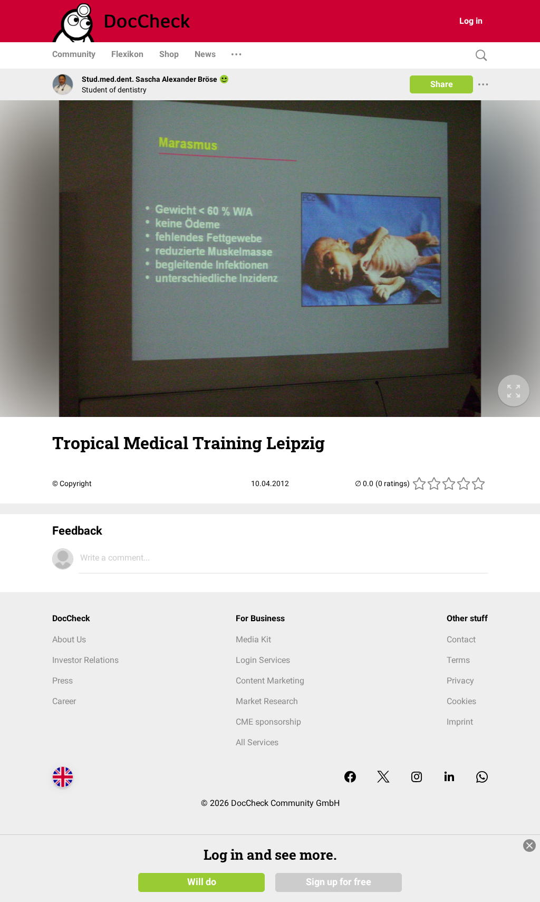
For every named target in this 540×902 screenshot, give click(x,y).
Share (441, 84)
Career (64, 701)
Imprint (460, 722)
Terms (458, 660)
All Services (257, 742)
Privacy (460, 681)
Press (62, 681)
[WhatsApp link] (482, 778)
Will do (201, 882)
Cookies (461, 701)
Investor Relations (85, 660)
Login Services (263, 660)
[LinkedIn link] (449, 778)
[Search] (479, 55)
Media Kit (253, 639)
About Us (69, 639)
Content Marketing (270, 681)
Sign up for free (338, 882)
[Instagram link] (416, 778)
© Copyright (72, 483)
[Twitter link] (383, 778)
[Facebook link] (350, 778)
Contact (461, 639)
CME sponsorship (268, 722)
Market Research (267, 701)
